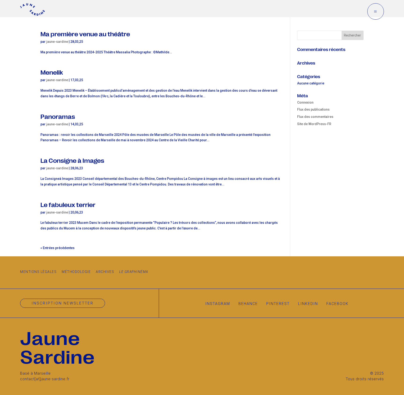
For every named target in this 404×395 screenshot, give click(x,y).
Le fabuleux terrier (67, 204)
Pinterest (278, 303)
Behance (248, 303)
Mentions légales (38, 272)
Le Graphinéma (133, 272)
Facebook (337, 303)
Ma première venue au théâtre (85, 33)
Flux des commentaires (315, 117)
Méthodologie (76, 272)
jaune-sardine (57, 41)
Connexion (305, 102)
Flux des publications (313, 109)
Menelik (51, 72)
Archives (105, 272)
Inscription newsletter (63, 303)
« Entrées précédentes (57, 248)
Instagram (217, 303)
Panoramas (57, 116)
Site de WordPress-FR (314, 124)
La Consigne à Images (72, 160)
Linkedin (308, 303)
